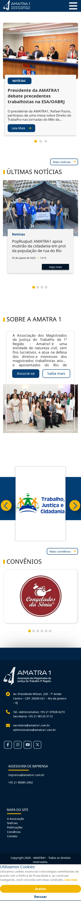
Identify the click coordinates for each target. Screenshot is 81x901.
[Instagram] (18, 745)
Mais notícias (62, 162)
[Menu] (71, 6)
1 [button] (37, 143)
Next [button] (74, 505)
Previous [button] (6, 505)
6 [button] (52, 633)
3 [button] (47, 143)
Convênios (14, 832)
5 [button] (48, 633)
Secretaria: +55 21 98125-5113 (33, 716)
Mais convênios (60, 551)
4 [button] (48, 289)
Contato (12, 836)
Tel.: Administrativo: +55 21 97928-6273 (39, 712)
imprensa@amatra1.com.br (26, 775)
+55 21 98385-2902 (20, 782)
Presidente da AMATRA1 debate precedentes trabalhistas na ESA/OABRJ (36, 95)
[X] (37, 745)
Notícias (12, 823)
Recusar (40, 897)
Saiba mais (56, 373)
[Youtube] (27, 745)
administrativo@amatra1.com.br (34, 730)
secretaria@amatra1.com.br (31, 725)
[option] (40, 82)
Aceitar (40, 889)
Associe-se (26, 373)
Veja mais (55, 267)
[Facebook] (8, 745)
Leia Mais (18, 128)
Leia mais (71, 880)
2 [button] (42, 143)
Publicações (15, 827)
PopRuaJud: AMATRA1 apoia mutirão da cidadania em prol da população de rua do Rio (39, 246)
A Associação (15, 819)
